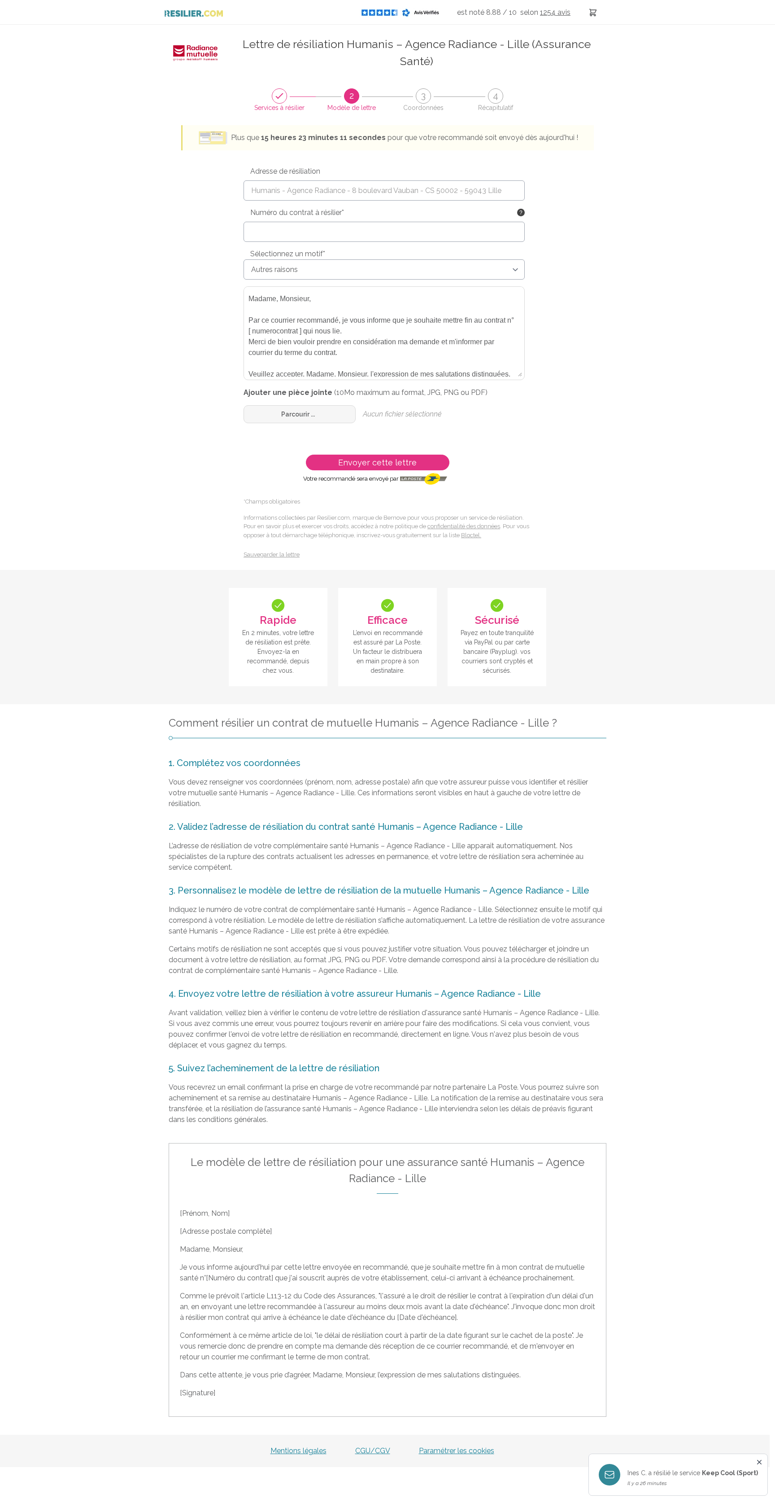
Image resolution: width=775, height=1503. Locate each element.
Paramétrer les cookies (456, 1450)
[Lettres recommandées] (592, 12)
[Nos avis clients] (402, 12)
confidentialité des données (463, 526)
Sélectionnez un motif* (287, 254)
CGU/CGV (372, 1450)
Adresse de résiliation (285, 171)
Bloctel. (471, 535)
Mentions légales (298, 1450)
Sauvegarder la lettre (272, 554)
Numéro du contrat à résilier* (297, 212)
